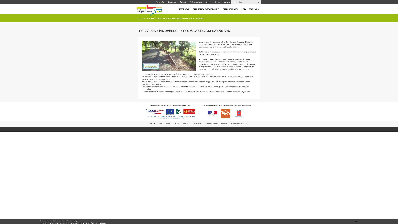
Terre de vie (184, 9)
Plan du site (196, 124)
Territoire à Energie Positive (206, 9)
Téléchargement (196, 2)
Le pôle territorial (251, 9)
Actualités (160, 2)
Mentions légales (181, 124)
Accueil (141, 19)
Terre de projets (230, 9)
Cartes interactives (222, 2)
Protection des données (240, 124)
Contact (183, 2)
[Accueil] (149, 10)
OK (356, 221)
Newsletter (171, 2)
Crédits (224, 124)
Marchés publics (165, 124)
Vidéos (208, 2)
